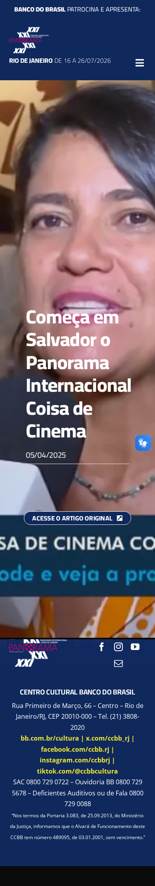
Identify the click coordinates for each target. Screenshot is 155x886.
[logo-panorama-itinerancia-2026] (29, 30)
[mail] (118, 663)
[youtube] (135, 646)
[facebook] (101, 646)
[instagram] (118, 646)
